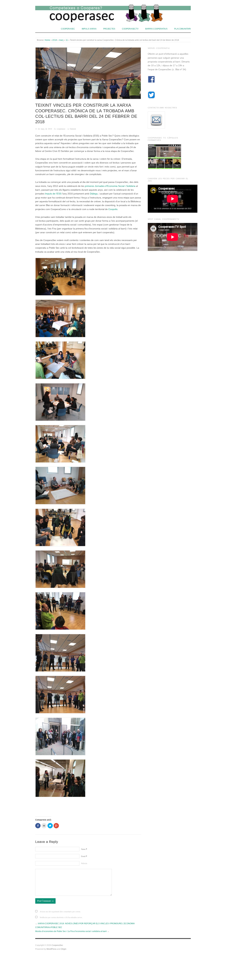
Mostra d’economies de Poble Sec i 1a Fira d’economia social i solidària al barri (71, 931)
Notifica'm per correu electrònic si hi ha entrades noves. (61, 917)
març (61, 40)
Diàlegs (94, 193)
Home (47, 40)
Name (84, 849)
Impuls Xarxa (89, 29)
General (73, 129)
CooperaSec (68, 29)
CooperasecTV (130, 29)
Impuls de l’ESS (53, 193)
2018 (54, 40)
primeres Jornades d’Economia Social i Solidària (110, 186)
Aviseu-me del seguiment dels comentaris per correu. (60, 911)
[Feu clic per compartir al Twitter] (50, 825)
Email (84, 856)
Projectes (109, 29)
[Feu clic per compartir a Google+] (56, 825)
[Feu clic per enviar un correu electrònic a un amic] (44, 825)
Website (84, 863)
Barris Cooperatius (156, 29)
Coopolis (112, 209)
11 (67, 40)
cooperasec (61, 129)
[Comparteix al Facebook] (38, 825)
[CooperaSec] (113, 12)
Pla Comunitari (182, 29)
